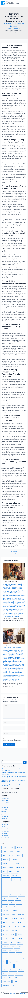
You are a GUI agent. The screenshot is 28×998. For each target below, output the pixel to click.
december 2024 (5, 802)
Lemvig (4, 603)
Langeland (19, 602)
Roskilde (13, 609)
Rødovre (9, 609)
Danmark (5, 589)
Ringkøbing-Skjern (18, 607)
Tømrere (9, 2)
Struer (19, 612)
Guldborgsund (13, 595)
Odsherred (5, 607)
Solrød (4, 612)
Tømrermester (12, 584)
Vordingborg (16, 616)
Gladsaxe (19, 594)
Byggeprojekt (19, 588)
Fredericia (5, 592)
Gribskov (8, 595)
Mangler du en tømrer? (10, 645)
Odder (17, 606)
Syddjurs (15, 613)
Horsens (4, 599)
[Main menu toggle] (25, 3)
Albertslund (5, 587)
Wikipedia (22, 993)
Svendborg (5, 613)
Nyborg (13, 606)
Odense (20, 606)
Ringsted (5, 609)
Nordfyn (4, 606)
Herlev (13, 596)
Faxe (14, 591)
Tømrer (13, 583)
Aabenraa (11, 585)
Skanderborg (14, 610)
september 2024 (5, 807)
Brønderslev (13, 588)
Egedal (13, 589)
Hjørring (4, 598)
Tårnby (19, 613)
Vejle (18, 614)
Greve (4, 595)
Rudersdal (17, 609)
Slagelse (21, 610)
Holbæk (14, 598)
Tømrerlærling (6, 584)
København (5, 602)
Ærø (22, 585)
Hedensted (5, 596)
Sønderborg (8, 612)
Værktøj (3, 840)
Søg (2, 760)
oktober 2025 (4, 800)
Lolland (7, 603)
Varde (13, 614)
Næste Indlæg (14, 553)
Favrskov (11, 591)
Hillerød (20, 596)
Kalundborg (17, 601)
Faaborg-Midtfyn (20, 867)
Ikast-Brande (6, 914)
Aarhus (19, 585)
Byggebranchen (13, 25)
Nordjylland (9, 606)
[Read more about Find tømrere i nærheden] (14, 571)
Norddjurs (22, 605)
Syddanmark (10, 613)
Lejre (23, 602)
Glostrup (23, 594)
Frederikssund (6, 594)
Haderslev (18, 595)
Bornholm (5, 588)
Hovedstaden (14, 599)
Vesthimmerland (6, 616)
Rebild (13, 607)
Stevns (15, 612)
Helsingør (10, 596)
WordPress (12, 993)
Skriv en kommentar (7, 583)
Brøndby (9, 588)
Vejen (15, 614)
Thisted (22, 613)
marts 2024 (4, 809)
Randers (9, 607)
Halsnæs (23, 595)
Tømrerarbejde (21, 25)
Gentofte (14, 594)
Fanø (8, 591)
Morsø (14, 605)
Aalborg (15, 585)
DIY (7, 589)
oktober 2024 (4, 805)
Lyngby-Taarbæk (13, 603)
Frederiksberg (10, 592)
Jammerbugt (11, 601)
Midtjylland (10, 605)
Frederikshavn (17, 592)
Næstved (18, 605)
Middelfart (5, 605)
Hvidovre (19, 599)
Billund (20, 587)
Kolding (12, 602)
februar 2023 (4, 818)
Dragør (10, 589)
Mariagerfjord (20, 603)
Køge (9, 602)
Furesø (10, 594)
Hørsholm (9, 599)
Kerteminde (22, 601)
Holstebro (19, 598)
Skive (18, 610)
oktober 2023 (4, 816)
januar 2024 (4, 814)
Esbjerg (17, 589)
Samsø (21, 609)
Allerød (9, 587)
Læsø (15, 602)
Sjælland (9, 610)
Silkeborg (5, 610)
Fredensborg (18, 591)
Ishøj (7, 601)
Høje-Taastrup (10, 598)
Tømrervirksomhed (5, 837)
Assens (13, 587)
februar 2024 (4, 811)
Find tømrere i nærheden (10, 581)
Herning (17, 596)
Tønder (4, 614)
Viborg (11, 616)
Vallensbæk (8, 614)
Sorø (13, 612)
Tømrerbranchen (14, 26)
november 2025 (5, 798)
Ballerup (16, 587)
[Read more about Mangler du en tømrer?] (14, 635)
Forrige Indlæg (14, 551)
